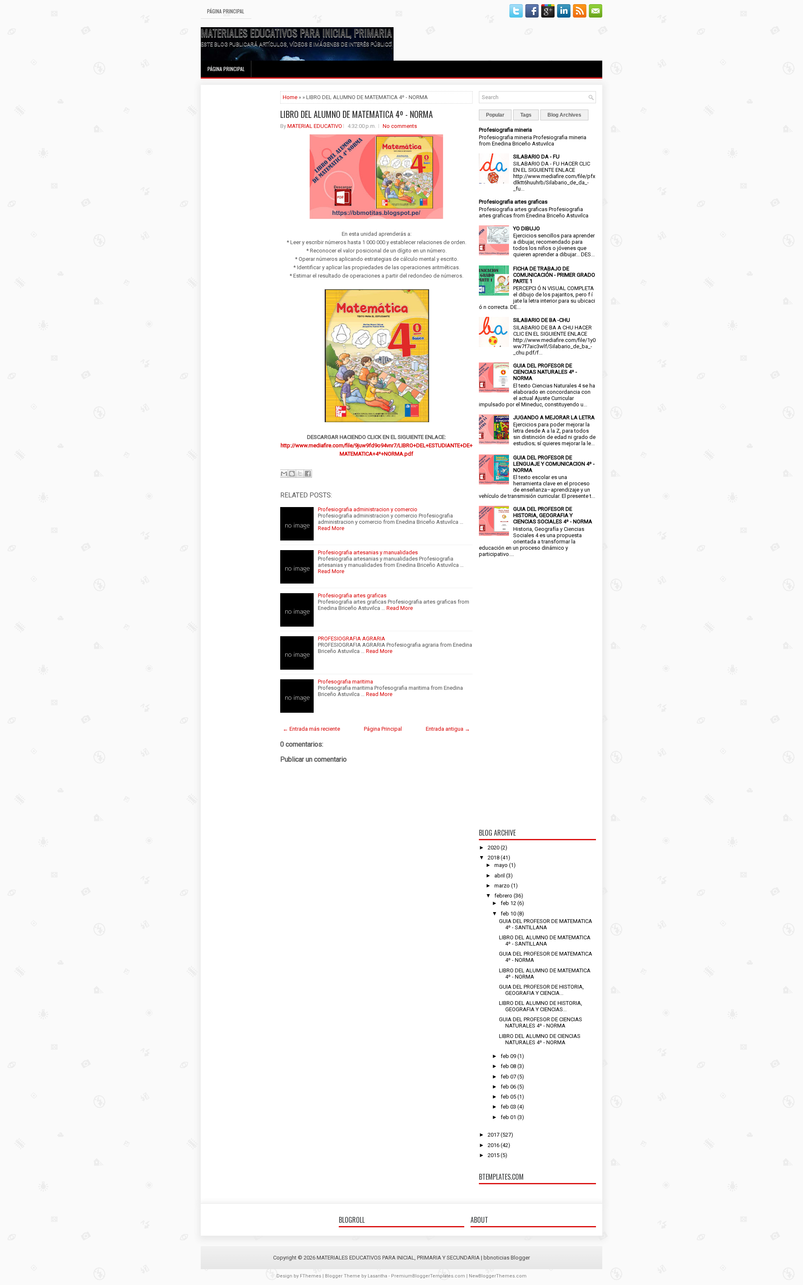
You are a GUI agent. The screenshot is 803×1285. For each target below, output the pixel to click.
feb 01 (508, 1117)
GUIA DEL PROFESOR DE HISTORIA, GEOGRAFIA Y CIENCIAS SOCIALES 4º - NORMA (552, 515)
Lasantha (377, 1276)
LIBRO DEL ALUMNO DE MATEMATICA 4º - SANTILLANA (545, 940)
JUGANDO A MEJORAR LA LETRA (554, 417)
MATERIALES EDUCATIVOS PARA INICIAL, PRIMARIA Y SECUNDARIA (325, 32)
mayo (501, 865)
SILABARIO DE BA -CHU (541, 320)
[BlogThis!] (292, 473)
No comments (400, 126)
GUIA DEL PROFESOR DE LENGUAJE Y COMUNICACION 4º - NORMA (554, 463)
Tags (526, 115)
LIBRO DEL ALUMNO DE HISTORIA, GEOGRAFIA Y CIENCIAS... (540, 1006)
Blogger (520, 1257)
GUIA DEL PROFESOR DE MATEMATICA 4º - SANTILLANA (545, 924)
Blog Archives (564, 115)
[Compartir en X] (300, 473)
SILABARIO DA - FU (536, 156)
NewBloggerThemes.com (498, 1276)
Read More (331, 528)
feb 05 (508, 1097)
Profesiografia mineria (505, 130)
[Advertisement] (240, 216)
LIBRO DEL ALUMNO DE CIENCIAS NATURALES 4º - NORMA (540, 1039)
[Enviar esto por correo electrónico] (284, 473)
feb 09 (508, 1056)
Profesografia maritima (345, 681)
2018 (493, 857)
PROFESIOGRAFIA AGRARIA (351, 638)
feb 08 (508, 1066)
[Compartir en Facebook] (308, 473)
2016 (493, 1145)
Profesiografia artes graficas (352, 595)
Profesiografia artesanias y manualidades (368, 552)
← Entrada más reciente (311, 729)
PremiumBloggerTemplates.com (428, 1276)
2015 (493, 1155)
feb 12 (508, 903)
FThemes (310, 1276)
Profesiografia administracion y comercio (367, 509)
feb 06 (508, 1087)
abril (499, 875)
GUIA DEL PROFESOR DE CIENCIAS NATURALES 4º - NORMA (545, 371)
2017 (493, 1135)
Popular (495, 115)
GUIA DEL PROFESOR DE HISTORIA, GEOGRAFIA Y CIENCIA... (541, 990)
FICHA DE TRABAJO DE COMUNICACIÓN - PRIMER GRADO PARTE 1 (554, 274)
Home (290, 97)
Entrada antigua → (448, 729)
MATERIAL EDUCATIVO (314, 126)
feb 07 (508, 1076)
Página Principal (225, 11)
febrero (503, 895)
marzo (502, 885)
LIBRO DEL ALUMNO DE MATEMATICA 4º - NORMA (356, 114)
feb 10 (508, 913)
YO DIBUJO (526, 228)
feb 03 (508, 1107)
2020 (493, 847)
